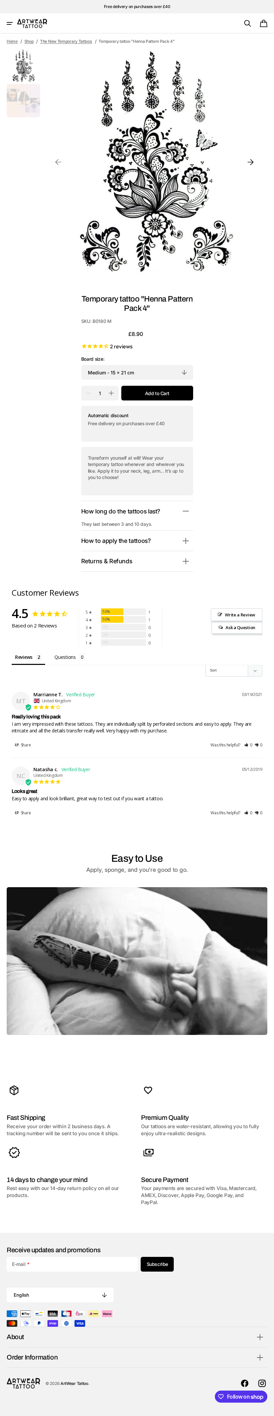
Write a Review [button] (240, 615)
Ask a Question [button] (240, 627)
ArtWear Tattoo (74, 1383)
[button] (9, 23)
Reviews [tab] (23, 657)
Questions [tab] (65, 657)
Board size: (93, 359)
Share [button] (25, 745)
